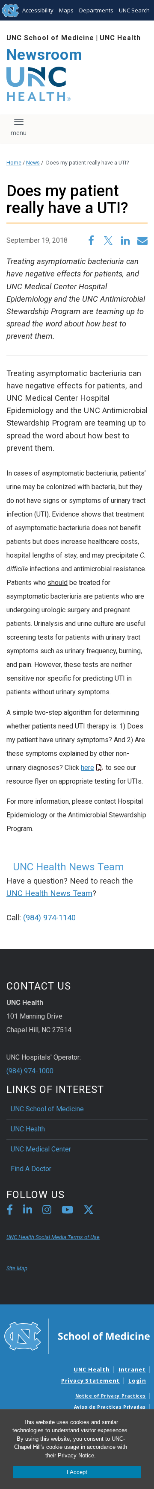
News (33, 162)
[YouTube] (67, 1211)
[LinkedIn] (27, 1211)
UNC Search (134, 10)
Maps (66, 10)
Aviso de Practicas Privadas (110, 1407)
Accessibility (37, 10)
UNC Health (120, 38)
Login (137, 1380)
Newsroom (44, 55)
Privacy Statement (90, 1380)
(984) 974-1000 (29, 1071)
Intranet (132, 1369)
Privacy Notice (76, 1455)
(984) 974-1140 (49, 917)
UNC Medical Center (41, 1149)
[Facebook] (9, 1211)
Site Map (16, 1268)
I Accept (77, 1472)
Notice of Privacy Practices (110, 1396)
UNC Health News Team (49, 893)
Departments (96, 10)
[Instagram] (46, 1211)
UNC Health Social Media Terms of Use (53, 1237)
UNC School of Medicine (50, 38)
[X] (88, 1211)
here (87, 768)
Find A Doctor (31, 1169)
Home (13, 162)
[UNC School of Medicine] (77, 1335)
